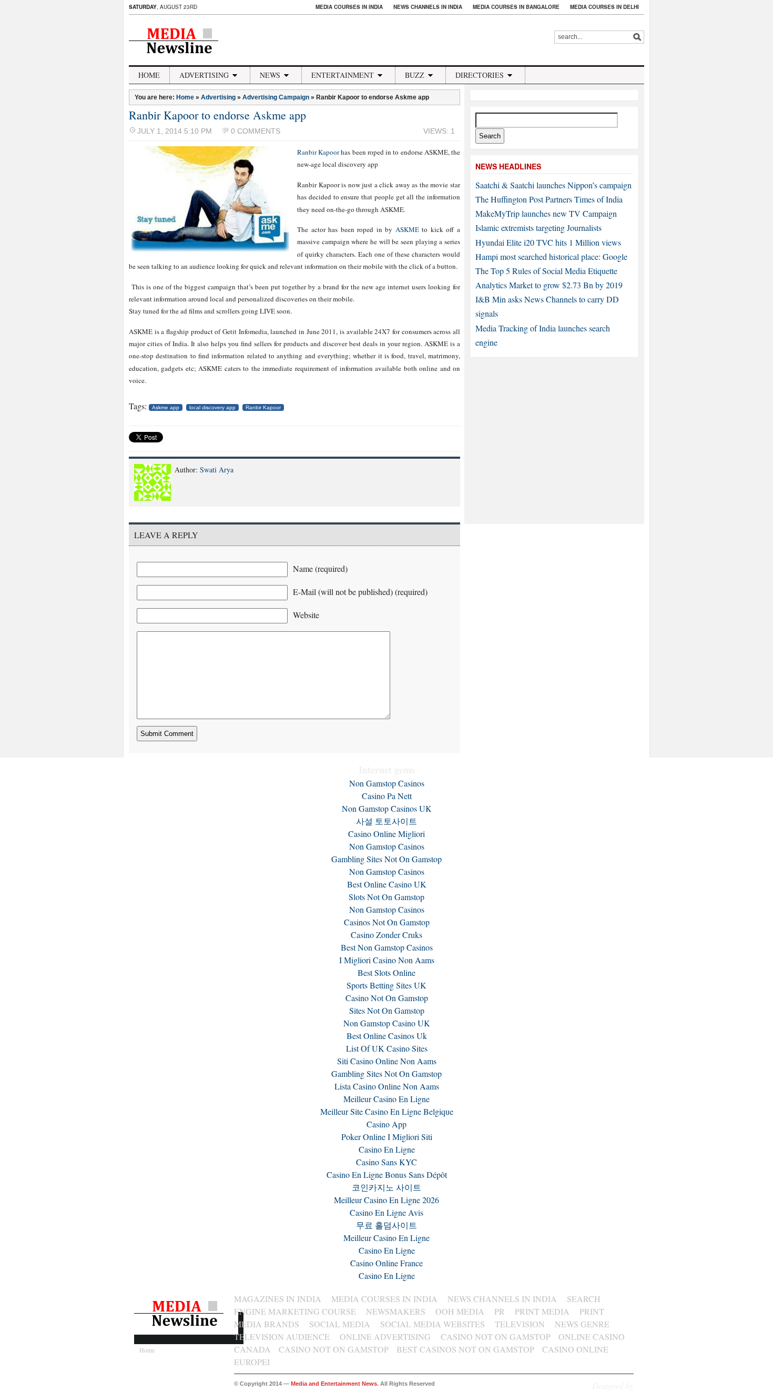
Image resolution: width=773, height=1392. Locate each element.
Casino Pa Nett (387, 795)
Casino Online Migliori (386, 833)
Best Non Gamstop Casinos (387, 947)
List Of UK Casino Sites (387, 1048)
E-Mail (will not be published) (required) (360, 591)
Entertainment (342, 75)
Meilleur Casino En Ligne (386, 1098)
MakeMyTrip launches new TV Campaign (546, 213)
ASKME (407, 229)
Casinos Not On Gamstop (387, 921)
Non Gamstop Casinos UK (387, 808)
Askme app (165, 407)
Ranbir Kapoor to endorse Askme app (217, 115)
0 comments (255, 131)
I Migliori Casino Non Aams (386, 959)
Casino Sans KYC (386, 1161)
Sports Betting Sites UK (386, 985)
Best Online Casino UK (386, 884)
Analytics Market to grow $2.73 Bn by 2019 (549, 284)
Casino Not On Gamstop (386, 997)
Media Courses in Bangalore (516, 7)
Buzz (414, 75)
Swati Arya (216, 470)
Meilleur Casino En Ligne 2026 (386, 1199)
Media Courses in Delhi (604, 7)
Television (520, 1323)
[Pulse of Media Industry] (181, 59)
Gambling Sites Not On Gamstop (386, 858)
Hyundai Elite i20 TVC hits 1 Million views (548, 242)
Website (306, 614)
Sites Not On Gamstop (386, 1010)
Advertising (204, 75)
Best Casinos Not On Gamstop (465, 1349)
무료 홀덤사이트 (386, 1224)
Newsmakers (395, 1311)
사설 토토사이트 (386, 820)
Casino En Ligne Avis (386, 1212)
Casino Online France (386, 1262)
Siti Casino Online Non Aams (386, 1060)
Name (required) (320, 568)
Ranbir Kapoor (318, 152)
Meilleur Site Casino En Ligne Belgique (386, 1111)
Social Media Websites (432, 1323)
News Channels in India (427, 7)
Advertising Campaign (275, 97)
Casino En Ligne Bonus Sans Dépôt (387, 1174)
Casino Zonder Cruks (386, 934)
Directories (479, 75)
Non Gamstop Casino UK (386, 1022)
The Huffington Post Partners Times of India (549, 199)
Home (149, 75)
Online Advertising (385, 1336)
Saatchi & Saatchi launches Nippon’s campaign (553, 184)
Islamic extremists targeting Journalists (538, 227)
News (270, 75)
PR (499, 1311)
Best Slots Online (386, 972)
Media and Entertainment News (334, 1383)
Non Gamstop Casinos (386, 783)
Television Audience (282, 1336)
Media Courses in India (349, 7)
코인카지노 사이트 (386, 1187)
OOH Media (459, 1311)
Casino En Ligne (387, 1149)
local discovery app (212, 407)
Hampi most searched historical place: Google (551, 256)
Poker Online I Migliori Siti (386, 1136)
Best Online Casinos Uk (387, 1035)
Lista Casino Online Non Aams (386, 1086)
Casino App (386, 1123)
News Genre (582, 1323)
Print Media (542, 1311)
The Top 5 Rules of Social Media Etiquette (546, 270)
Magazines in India (277, 1298)
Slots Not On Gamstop (386, 896)
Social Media (339, 1323)
